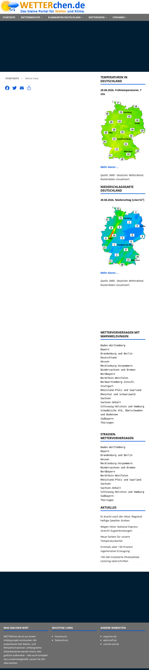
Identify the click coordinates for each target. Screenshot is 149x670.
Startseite (9, 17)
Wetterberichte (30, 17)
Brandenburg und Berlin (116, 353)
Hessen (104, 361)
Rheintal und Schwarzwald (117, 394)
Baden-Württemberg (112, 345)
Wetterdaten (97, 17)
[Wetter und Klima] (74, 11)
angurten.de (109, 636)
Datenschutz (61, 640)
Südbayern (107, 418)
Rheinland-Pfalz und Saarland (120, 390)
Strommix (119, 17)
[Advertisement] (74, 46)
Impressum (61, 636)
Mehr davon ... (109, 167)
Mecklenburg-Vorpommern (116, 365)
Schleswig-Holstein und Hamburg (122, 406)
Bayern (104, 349)
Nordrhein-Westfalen (114, 377)
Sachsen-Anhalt (110, 402)
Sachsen (105, 398)
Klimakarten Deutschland (64, 17)
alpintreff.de (109, 640)
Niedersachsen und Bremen (117, 369)
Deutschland (108, 357)
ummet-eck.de (111, 644)
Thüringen (107, 422)
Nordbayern (107, 373)
